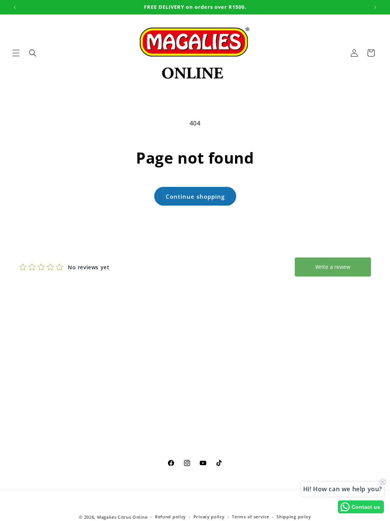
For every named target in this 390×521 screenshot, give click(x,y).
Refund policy (170, 516)
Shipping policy (294, 516)
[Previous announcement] (14, 7)
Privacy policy (209, 516)
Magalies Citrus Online (122, 517)
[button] (16, 53)
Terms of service (250, 516)
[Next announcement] (375, 7)
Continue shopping (195, 196)
